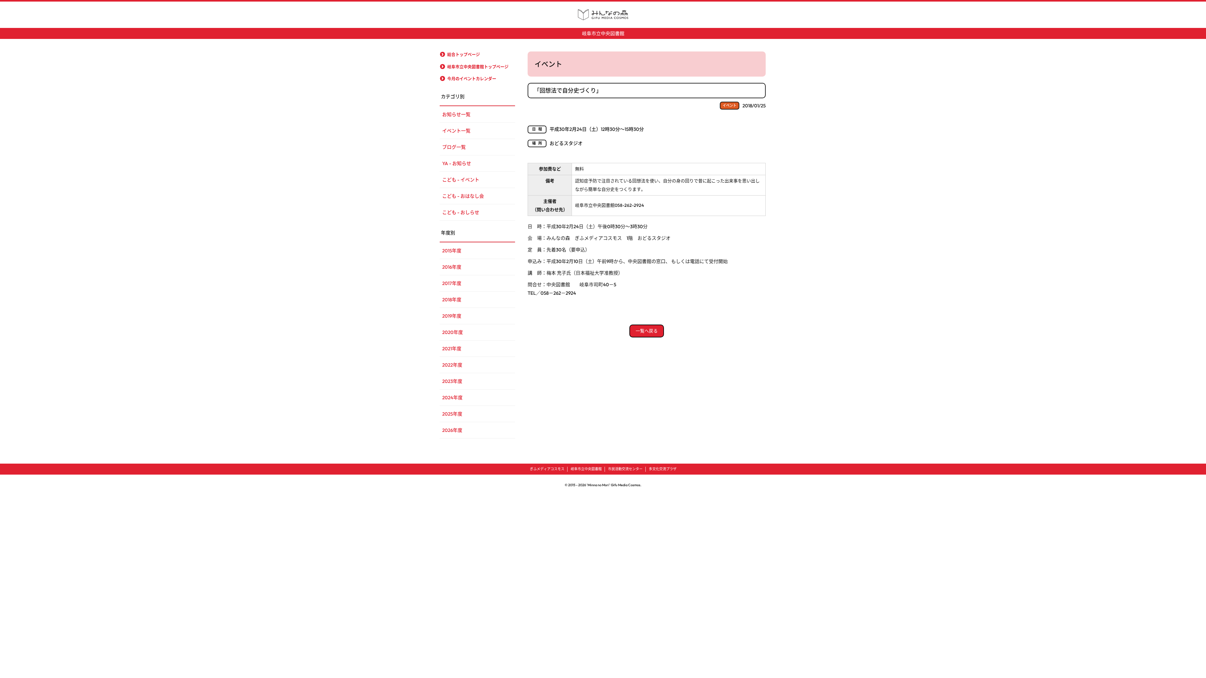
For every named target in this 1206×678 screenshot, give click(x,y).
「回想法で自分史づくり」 (568, 90)
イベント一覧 (456, 131)
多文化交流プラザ (662, 469)
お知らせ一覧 (456, 114)
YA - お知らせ (456, 163)
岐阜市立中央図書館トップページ (477, 66)
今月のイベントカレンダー (471, 78)
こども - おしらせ (460, 212)
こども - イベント (460, 180)
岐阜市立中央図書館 (603, 33)
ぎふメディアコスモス (547, 469)
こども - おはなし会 (463, 196)
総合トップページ (463, 54)
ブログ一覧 (454, 147)
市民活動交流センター (625, 469)
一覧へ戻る (647, 331)
